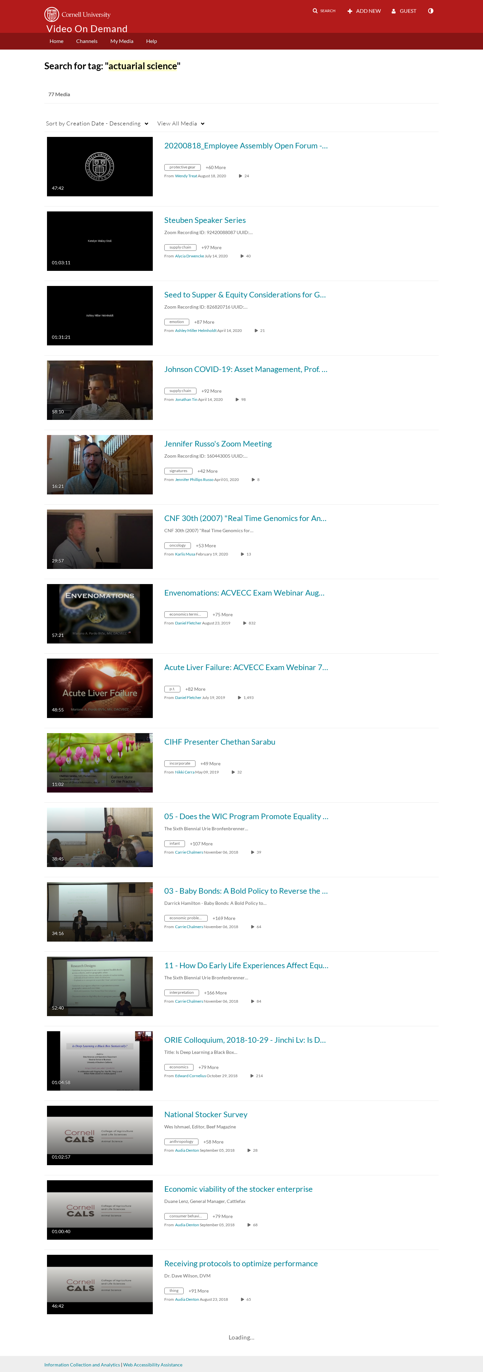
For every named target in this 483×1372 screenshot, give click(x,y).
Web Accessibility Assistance (152, 1364)
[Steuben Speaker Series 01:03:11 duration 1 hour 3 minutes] (100, 240)
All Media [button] (177, 123)
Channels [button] (87, 41)
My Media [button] (121, 41)
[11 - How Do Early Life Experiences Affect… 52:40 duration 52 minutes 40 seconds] (100, 986)
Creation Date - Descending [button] (93, 123)
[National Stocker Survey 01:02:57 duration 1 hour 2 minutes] (100, 1135)
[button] (324, 11)
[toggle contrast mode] (430, 11)
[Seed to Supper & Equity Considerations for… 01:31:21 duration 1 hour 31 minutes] (100, 315)
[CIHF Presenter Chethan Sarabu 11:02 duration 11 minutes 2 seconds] (100, 762)
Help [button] (151, 41)
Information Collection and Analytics (82, 1364)
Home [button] (56, 41)
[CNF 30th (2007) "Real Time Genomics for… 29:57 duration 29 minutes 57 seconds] (100, 538)
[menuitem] (56, 41)
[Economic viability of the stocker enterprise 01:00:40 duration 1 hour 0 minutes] (100, 1209)
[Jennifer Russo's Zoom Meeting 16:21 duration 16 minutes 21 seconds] (100, 464)
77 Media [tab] (59, 94)
